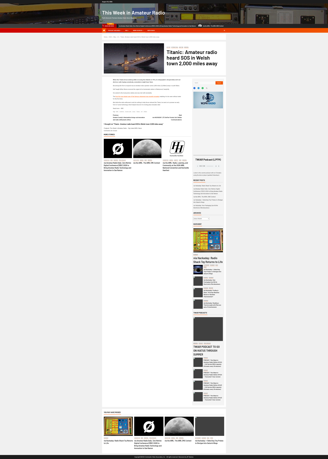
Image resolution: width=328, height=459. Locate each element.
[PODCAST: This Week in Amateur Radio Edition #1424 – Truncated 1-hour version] (198, 373)
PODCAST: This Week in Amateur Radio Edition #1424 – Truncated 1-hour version (213, 375)
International (174, 47)
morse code (128, 111)
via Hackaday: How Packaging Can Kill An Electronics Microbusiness (212, 282)
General (142, 160)
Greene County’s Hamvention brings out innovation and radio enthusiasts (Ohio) (129, 117)
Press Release (122, 160)
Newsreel (186, 47)
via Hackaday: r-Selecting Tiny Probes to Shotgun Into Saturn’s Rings (218, 26)
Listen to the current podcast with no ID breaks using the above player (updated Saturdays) (207, 174)
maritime (122, 111)
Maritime (181, 47)
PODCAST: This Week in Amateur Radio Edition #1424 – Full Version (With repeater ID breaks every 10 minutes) (213, 363)
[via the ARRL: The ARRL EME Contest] (147, 148)
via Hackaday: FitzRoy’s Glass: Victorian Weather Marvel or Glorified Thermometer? (211, 293)
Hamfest (176, 160)
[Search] (224, 30)
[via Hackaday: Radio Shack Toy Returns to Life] (208, 240)
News (111, 160)
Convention (107, 160)
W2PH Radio (151, 30)
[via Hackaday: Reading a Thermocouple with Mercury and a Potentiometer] (198, 304)
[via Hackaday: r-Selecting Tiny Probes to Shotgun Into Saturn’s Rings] (198, 269)
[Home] (104, 30)
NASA (217, 265)
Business (206, 277)
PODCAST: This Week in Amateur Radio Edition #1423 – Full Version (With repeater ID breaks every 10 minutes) (213, 386)
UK (141, 111)
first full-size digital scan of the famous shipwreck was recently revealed (137, 96)
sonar (133, 111)
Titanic (138, 111)
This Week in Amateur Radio (133, 12)
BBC (117, 111)
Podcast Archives (114, 30)
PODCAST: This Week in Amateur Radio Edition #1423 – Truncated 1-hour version (213, 398)
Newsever (182, 457)
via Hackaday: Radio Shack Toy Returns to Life (207, 186)
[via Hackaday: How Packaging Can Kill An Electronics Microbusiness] (198, 281)
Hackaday (195, 254)
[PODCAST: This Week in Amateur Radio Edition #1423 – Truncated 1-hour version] (198, 396)
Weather (211, 288)
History (168, 47)
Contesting (136, 160)
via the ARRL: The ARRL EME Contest (181, 26)
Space (205, 267)
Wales (145, 111)
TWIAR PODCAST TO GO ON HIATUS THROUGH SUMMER (206, 350)
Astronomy (206, 265)
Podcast (201, 343)
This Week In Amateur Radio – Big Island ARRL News (126, 128)
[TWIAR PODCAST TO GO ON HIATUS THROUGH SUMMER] (208, 329)
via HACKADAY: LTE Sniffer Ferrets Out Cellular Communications (167, 117)
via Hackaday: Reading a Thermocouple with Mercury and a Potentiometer (212, 305)
